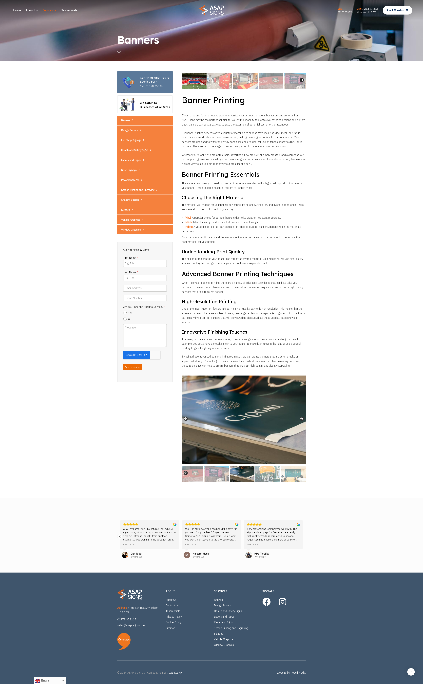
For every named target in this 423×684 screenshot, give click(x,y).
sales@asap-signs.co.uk (131, 625)
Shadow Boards (130, 199)
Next (301, 80)
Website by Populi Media (291, 672)
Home (17, 10)
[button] (303, 536)
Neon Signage (129, 170)
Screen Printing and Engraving (137, 190)
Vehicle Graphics (130, 219)
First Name (130, 257)
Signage (125, 209)
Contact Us (172, 605)
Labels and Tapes (131, 160)
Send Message (132, 367)
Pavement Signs (130, 179)
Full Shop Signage (131, 140)
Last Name (130, 272)
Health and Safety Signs (134, 150)
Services (48, 10)
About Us (32, 10)
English (46, 680)
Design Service (129, 130)
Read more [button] (128, 544)
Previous (185, 418)
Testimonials (69, 10)
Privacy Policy (174, 616)
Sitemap (170, 628)
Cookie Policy (173, 622)
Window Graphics (131, 229)
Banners (126, 120)
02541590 (175, 672)
